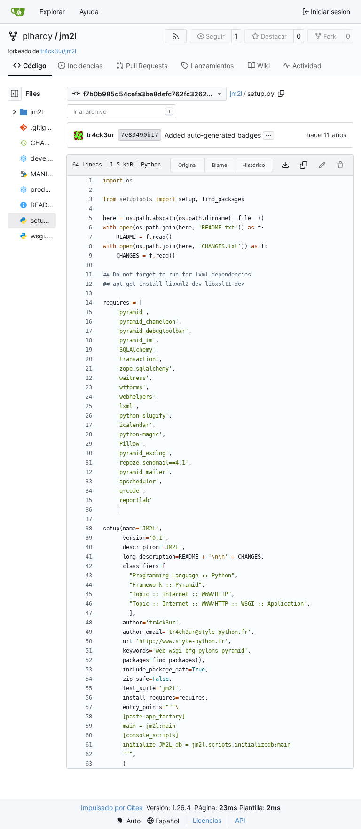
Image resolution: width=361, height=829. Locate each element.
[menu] (128, 821)
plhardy (38, 36)
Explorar (52, 12)
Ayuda (89, 12)
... (268, 134)
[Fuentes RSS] (176, 36)
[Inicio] (18, 11)
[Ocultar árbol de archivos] (15, 94)
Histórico (254, 165)
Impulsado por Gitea (112, 808)
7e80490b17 (139, 134)
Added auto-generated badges (213, 135)
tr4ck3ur (100, 135)
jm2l (68, 36)
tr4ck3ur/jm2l (58, 51)
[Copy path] (281, 93)
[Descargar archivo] (285, 165)
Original (187, 165)
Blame (219, 165)
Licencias (207, 820)
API (240, 820)
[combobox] (121, 111)
